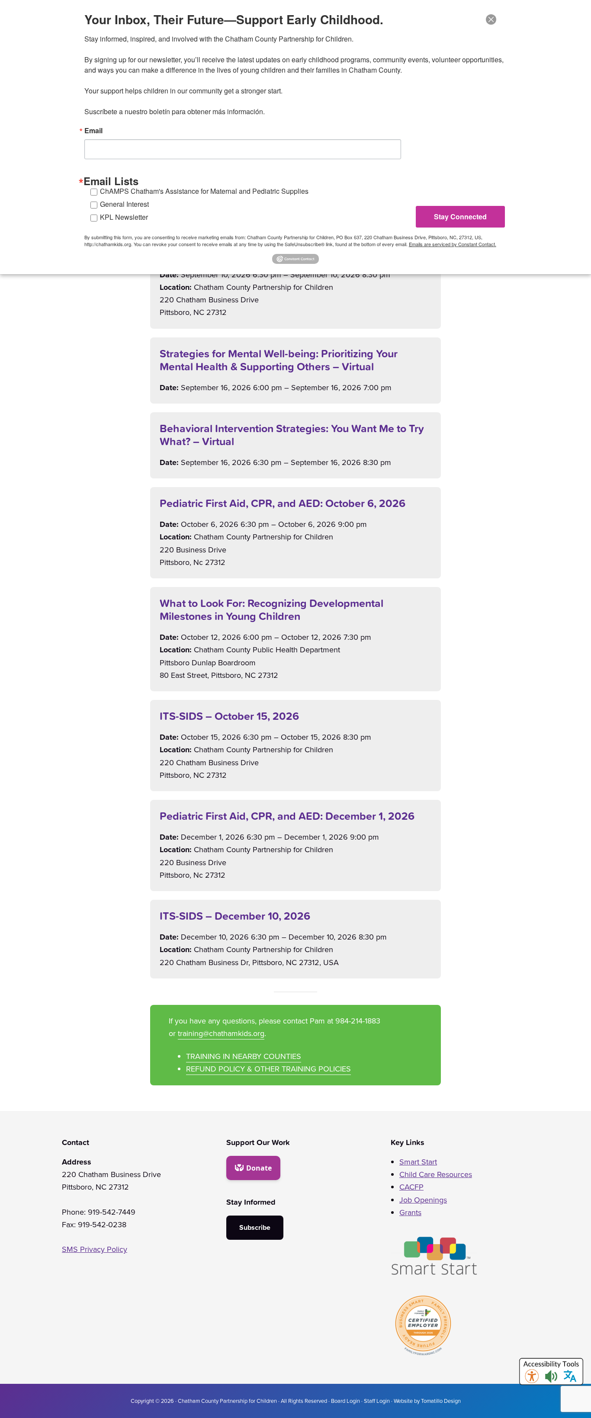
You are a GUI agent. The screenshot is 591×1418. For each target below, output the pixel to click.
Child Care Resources (435, 1174)
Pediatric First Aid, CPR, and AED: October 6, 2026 (282, 503)
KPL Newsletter (124, 217)
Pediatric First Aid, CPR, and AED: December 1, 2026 (287, 816)
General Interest (124, 204)
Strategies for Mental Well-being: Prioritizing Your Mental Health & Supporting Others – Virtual (279, 360)
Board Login (345, 1401)
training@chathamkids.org (221, 1033)
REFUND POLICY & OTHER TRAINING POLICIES (268, 1069)
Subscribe (254, 1227)
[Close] (491, 19)
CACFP (411, 1187)
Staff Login (377, 1401)
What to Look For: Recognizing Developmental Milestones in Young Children (271, 609)
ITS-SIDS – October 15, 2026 (229, 716)
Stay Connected (460, 216)
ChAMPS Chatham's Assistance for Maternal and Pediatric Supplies (204, 191)
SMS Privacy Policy (94, 1249)
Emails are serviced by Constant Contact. (452, 244)
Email (93, 130)
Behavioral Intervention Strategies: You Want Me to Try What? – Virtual (292, 434)
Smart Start (418, 1162)
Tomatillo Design (441, 1401)
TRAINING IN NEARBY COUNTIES (243, 1056)
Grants (410, 1212)
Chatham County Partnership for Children (227, 1401)
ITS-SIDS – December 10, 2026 (235, 916)
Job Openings (423, 1200)
